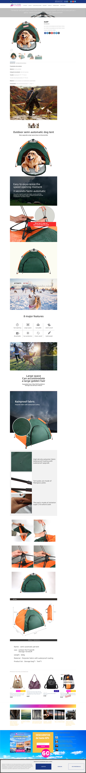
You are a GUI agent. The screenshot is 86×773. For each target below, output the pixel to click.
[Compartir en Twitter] (47, 33)
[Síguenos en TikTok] (69, 2)
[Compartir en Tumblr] (59, 33)
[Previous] (12, 36)
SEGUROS (45, 5)
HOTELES (25, 5)
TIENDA (42, 15)
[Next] (40, 36)
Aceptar (43, 766)
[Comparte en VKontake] (54, 33)
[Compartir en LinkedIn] (56, 33)
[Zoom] (11, 50)
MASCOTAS (48, 15)
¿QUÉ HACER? (63, 5)
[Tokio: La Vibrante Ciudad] (60, 715)
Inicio (36, 15)
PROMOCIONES (56, 5)
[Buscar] (11, 2)
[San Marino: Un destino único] (26, 715)
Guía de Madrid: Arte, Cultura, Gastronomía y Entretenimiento (66, 741)
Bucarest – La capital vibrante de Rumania (47, 722)
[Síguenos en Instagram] (67, 2)
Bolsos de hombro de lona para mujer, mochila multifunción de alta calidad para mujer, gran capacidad (17, 694)
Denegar (60, 766)
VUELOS (30, 5)
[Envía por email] (50, 33)
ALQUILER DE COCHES (37, 5)
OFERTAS (50, 5)
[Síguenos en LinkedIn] (75, 2)
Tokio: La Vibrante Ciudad (60, 721)
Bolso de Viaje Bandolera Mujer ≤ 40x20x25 (49, 694)
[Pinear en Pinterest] (52, 33)
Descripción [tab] (12, 63)
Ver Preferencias (76, 766)
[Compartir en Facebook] (45, 33)
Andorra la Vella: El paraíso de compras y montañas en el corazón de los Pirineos (70, 723)
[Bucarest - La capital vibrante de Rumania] (48, 715)
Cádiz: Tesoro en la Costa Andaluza (67, 736)
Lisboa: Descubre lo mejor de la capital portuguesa (37, 722)
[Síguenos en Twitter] (71, 2)
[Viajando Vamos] (16, 5)
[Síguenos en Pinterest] (73, 2)
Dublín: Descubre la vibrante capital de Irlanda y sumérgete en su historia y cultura (14, 723)
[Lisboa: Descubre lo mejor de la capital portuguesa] (37, 715)
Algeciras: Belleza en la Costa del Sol (67, 749)
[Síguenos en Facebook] (65, 2)
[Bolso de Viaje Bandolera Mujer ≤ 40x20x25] (51, 681)
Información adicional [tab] (21, 63)
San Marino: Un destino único (25, 722)
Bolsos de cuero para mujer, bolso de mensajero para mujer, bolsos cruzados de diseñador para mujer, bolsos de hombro (34, 693)
